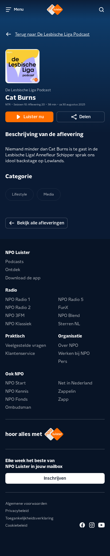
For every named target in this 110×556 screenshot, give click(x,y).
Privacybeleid (17, 510)
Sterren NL (69, 324)
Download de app (23, 278)
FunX (63, 307)
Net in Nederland (75, 383)
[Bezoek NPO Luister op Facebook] (82, 525)
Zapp (63, 399)
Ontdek (12, 269)
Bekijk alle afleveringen (40, 223)
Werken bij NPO (74, 353)
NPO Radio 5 (71, 299)
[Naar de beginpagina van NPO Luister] (55, 9)
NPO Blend (69, 315)
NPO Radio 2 (18, 307)
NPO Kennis (16, 391)
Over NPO (68, 345)
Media (49, 194)
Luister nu (33, 117)
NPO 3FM (15, 315)
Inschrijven (55, 478)
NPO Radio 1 (17, 299)
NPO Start (15, 383)
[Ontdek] (101, 9)
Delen (85, 117)
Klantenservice (20, 353)
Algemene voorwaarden (26, 503)
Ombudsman (18, 407)
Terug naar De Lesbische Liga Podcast (52, 34)
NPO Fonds (16, 399)
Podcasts (14, 261)
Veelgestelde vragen (25, 345)
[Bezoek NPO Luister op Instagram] (92, 525)
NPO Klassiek (18, 324)
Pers (62, 361)
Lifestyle (19, 194)
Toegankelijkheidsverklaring (29, 518)
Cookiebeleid (16, 525)
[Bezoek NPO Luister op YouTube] (101, 525)
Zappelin (67, 391)
